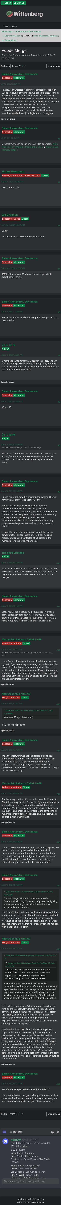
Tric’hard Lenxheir (13, 552)
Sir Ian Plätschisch (13, 171)
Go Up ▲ (40, 1199)
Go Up (4, 1113)
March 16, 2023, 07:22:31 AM (12, 355)
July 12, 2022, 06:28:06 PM (10, 84)
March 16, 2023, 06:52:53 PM (12, 649)
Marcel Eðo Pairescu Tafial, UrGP (22, 639)
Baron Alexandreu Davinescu (45, 36)
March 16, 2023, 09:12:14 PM (12, 1083)
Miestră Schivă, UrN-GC (16, 693)
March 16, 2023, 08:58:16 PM (12, 948)
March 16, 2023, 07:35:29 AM (12, 401)
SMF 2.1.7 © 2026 (23, 1202)
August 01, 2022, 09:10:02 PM (12, 181)
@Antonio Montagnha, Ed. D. (29, 146)
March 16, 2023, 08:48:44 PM (12, 841)
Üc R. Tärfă (8, 345)
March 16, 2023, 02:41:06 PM (12, 491)
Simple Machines (38, 1202)
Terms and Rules (29, 1199)
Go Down (5, 66)
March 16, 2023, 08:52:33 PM (12, 885)
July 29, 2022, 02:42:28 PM (10, 138)
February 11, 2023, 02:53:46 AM (13, 225)
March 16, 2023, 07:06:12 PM (12, 703)
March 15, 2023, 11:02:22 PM (12, 311)
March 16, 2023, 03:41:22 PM (12, 606)
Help (19, 1199)
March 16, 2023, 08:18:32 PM (12, 793)
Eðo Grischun (10, 214)
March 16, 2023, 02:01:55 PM (12, 444)
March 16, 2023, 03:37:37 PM (12, 563)
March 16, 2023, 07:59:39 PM (12, 750)
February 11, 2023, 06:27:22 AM (13, 268)
